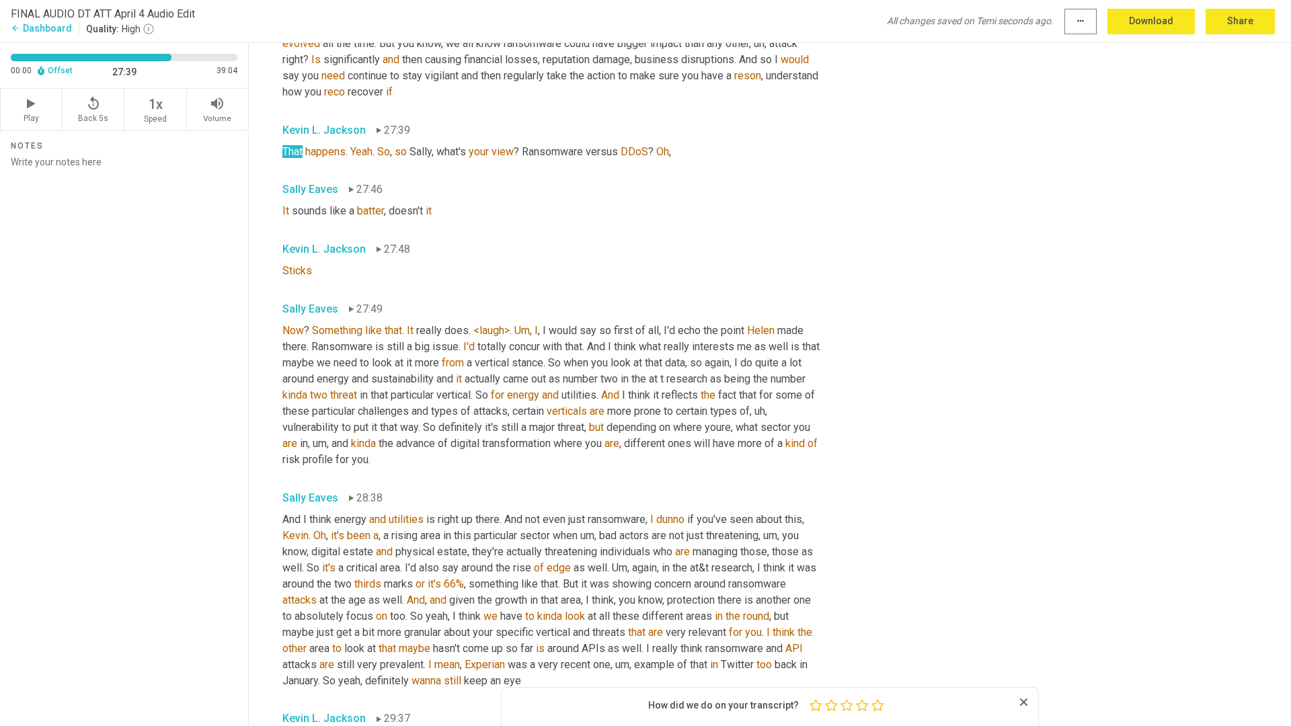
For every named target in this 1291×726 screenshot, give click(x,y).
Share (1240, 20)
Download (1151, 20)
